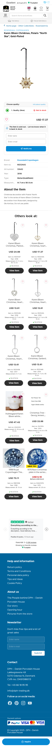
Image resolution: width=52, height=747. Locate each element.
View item (14, 271)
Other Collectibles (26, 26)
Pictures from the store (19, 614)
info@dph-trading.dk (18, 691)
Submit (38, 653)
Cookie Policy (14, 583)
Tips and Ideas (15, 579)
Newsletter (14, 622)
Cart (47, 10)
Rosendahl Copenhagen (27, 160)
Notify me (27, 149)
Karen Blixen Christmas (4, 25)
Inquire (28, 742)
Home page (11, 26)
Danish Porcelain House (13, 8)
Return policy (14, 567)
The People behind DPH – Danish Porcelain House (25, 600)
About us (13, 592)
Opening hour (14, 610)
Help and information (20, 561)
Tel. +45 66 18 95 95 (17, 685)
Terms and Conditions (19, 571)
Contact (12, 662)
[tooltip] (14, 245)
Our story (12, 606)
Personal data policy (18, 575)
